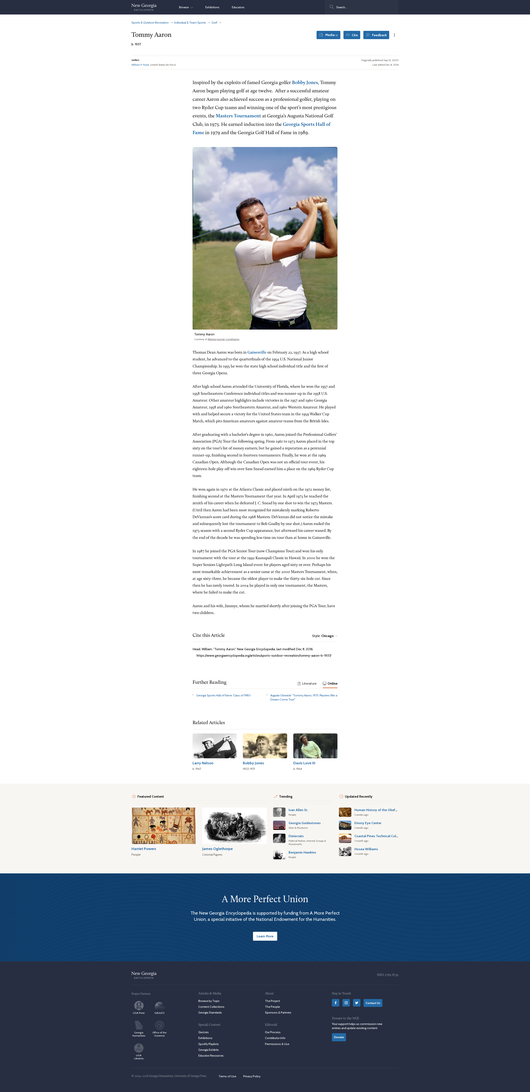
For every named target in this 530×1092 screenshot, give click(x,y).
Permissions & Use (277, 1044)
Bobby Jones (305, 82)
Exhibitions (212, 7)
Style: (323, 636)
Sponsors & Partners (278, 1012)
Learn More (265, 936)
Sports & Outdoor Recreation (150, 22)
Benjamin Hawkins (302, 852)
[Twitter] (356, 1003)
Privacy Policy (251, 1076)
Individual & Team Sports (190, 22)
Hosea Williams (366, 849)
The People (272, 1007)
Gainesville (256, 353)
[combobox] (362, 7)
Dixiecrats (296, 836)
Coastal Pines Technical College (378, 836)
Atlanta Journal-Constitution (223, 339)
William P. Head (140, 64)
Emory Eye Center (367, 823)
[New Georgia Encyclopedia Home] (144, 7)
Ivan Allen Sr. (298, 810)
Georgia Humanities (138, 1034)
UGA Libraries (138, 1057)
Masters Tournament (238, 116)
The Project (272, 1001)
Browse (185, 7)
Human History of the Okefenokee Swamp (386, 810)
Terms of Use (227, 1076)
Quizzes (203, 1032)
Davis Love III (304, 763)
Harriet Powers (143, 848)
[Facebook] (335, 1003)
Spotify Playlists (208, 1044)
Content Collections (211, 1007)
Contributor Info (275, 1038)
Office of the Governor (159, 1034)
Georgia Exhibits (208, 1050)
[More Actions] (394, 35)
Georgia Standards (210, 1012)
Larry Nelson (203, 763)
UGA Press (139, 1012)
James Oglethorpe (217, 848)
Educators (238, 7)
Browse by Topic (209, 1001)
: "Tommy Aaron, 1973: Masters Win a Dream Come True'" (303, 697)
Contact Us (373, 1003)
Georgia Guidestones (305, 823)
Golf (214, 22)
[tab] (307, 683)
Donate (339, 1037)
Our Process (273, 1032)
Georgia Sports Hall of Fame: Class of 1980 (223, 695)
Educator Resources (211, 1055)
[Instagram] (346, 1003)
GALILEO (159, 1012)
